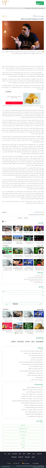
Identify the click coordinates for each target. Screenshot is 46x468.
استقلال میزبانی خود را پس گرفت (36, 379)
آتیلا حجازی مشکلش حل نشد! (38, 282)
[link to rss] (2, 1)
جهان (20, 453)
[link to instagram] (6, 1)
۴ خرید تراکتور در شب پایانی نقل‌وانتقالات (35, 373)
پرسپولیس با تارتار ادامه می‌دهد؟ (36, 357)
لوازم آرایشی (23, 444)
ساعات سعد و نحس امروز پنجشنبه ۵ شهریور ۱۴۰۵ (33, 407)
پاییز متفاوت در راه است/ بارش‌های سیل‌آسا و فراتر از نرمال (7, 242)
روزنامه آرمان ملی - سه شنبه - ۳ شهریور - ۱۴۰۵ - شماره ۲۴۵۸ (32, 396)
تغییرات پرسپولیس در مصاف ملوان (36, 359)
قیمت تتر (23, 441)
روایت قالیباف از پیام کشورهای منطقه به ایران (34, 416)
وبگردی (33, 457)
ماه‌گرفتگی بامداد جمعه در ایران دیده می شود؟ (39, 242)
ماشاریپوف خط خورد (39, 377)
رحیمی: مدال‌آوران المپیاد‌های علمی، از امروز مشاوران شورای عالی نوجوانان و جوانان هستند (27, 400)
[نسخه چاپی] (2, 16)
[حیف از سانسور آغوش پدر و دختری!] (28, 228)
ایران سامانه (4, 466)
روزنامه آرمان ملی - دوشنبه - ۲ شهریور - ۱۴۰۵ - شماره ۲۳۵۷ (32, 394)
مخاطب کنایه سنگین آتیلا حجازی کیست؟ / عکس (35, 277)
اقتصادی (28, 453)
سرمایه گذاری (14, 103)
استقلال (25, 218)
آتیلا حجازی (20, 218)
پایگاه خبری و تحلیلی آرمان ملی (27, 466)
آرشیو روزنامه (27, 457)
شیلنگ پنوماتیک (23, 425)
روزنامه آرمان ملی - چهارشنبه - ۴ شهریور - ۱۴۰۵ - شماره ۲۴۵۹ (32, 409)
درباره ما (21, 460)
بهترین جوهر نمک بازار (23, 431)
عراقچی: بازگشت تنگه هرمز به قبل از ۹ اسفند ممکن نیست (34, 8)
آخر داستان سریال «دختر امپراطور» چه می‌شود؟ (34, 387)
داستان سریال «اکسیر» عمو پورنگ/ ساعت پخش (34, 392)
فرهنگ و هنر (14, 453)
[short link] (6, 16)
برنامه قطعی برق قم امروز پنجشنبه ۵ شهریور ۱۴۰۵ (33, 414)
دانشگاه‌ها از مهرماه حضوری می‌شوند (19, 242)
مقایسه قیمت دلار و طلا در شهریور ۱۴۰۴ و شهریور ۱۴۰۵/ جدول (31, 403)
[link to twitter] (4, 1)
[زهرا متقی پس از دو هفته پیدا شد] (18, 228)
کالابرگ (23, 447)
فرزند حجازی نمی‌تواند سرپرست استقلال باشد (35, 280)
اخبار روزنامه (20, 457)
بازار (5, 453)
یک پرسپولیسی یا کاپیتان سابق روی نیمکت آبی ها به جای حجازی (33, 279)
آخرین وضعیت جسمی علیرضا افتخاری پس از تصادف (33, 405)
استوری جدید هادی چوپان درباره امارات (8, 233)
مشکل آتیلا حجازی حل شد (38, 275)
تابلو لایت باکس (23, 434)
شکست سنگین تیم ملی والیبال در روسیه (35, 355)
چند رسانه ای (39, 453)
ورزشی (43, 16)
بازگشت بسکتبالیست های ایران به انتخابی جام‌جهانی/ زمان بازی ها (31, 371)
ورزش (40, 16)
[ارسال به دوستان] (4, 16)
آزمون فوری (23, 438)
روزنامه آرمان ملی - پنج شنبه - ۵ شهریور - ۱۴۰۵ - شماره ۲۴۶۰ (32, 398)
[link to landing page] (40, 3)
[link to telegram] (8, 1)
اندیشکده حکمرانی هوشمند (23, 428)
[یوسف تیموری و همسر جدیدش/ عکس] (39, 228)
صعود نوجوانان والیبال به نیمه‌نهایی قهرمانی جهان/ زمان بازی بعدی (30, 362)
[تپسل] (6, 91)
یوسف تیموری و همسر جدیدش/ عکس (40, 233)
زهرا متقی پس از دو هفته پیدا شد (18, 233)
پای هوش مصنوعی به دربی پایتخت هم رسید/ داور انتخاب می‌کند (31, 351)
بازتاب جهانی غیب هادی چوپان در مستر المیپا (34, 375)
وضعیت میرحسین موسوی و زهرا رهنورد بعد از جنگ (33, 412)
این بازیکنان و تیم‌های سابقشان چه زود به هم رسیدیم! (33, 353)
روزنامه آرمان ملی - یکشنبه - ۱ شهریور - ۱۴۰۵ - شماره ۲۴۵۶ (32, 389)
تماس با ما (24, 460)
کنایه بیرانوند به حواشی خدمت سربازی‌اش (29, 242)
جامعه (24, 453)
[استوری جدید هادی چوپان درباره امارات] (7, 228)
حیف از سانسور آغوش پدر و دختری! (28, 233)
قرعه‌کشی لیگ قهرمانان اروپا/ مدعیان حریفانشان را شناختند (32, 364)
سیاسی (33, 453)
